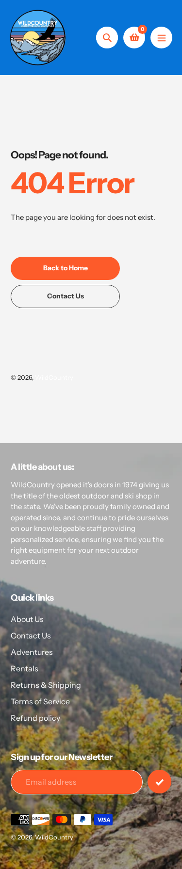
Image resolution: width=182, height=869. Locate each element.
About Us (27, 619)
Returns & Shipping (46, 685)
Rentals (24, 668)
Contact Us (31, 635)
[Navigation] (161, 37)
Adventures (32, 652)
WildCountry (54, 377)
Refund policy (35, 718)
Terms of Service (40, 701)
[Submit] (159, 781)
